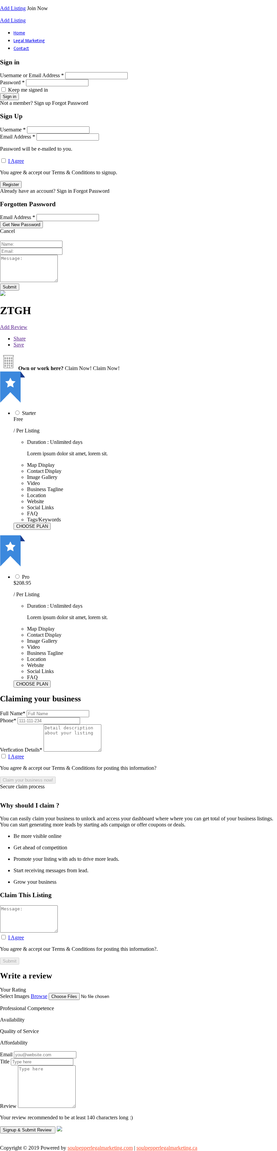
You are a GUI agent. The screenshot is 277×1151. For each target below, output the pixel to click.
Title (4, 1061)
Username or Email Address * (32, 75)
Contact (21, 48)
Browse (39, 996)
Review (8, 1106)
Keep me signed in (28, 90)
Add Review (13, 327)
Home (19, 33)
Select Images (14, 996)
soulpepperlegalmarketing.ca (166, 1148)
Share (20, 338)
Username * (13, 129)
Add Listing (13, 8)
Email (6, 1054)
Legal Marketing (29, 40)
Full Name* (13, 713)
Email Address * (17, 137)
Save (19, 344)
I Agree (16, 161)
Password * (12, 82)
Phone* (9, 720)
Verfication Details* (22, 750)
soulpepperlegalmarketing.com (100, 1148)
